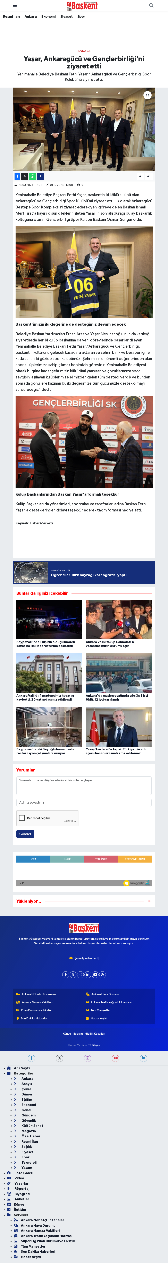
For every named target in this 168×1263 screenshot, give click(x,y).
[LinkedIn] (87, 1186)
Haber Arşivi (99, 1230)
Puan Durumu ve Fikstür (36, 1222)
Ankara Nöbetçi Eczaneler (39, 1205)
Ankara (31, 17)
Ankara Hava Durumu (105, 1205)
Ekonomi (48, 17)
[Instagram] (80, 1186)
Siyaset (66, 17)
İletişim (78, 1245)
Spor (81, 17)
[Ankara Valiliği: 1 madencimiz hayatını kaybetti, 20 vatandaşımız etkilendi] (49, 673)
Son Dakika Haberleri (34, 1230)
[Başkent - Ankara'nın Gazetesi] (82, 5)
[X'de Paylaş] (24, 176)
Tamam (152, 1258)
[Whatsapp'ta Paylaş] (32, 176)
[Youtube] (95, 1186)
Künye (67, 1245)
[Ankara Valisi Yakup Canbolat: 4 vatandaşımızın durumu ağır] (119, 619)
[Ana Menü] (15, 5)
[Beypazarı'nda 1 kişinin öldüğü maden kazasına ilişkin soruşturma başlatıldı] (49, 619)
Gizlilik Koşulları (95, 1245)
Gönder (25, 834)
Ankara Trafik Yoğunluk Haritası (111, 1214)
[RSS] (102, 1186)
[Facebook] (65, 1186)
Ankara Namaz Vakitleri (37, 1214)
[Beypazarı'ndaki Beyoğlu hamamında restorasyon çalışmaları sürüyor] (49, 727)
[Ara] (151, 5)
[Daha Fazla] (40, 176)
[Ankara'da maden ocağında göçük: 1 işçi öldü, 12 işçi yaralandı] (119, 673)
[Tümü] (150, 901)
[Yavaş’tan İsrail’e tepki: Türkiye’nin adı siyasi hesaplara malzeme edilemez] (119, 727)
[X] (73, 1186)
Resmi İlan (11, 17)
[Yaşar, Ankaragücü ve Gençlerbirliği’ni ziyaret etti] (84, 129)
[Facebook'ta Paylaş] (17, 176)
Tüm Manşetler (101, 1222)
